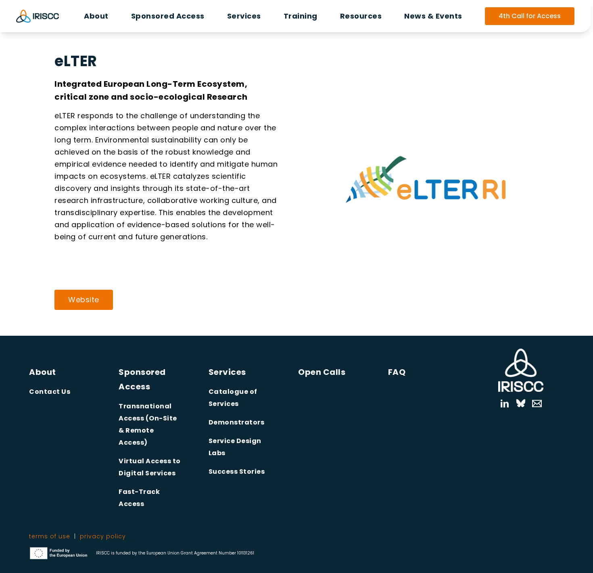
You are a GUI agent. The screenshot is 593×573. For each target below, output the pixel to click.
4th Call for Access (530, 16)
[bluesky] (521, 403)
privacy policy (103, 536)
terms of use (49, 536)
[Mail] (533, 403)
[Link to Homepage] (520, 370)
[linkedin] (504, 403)
